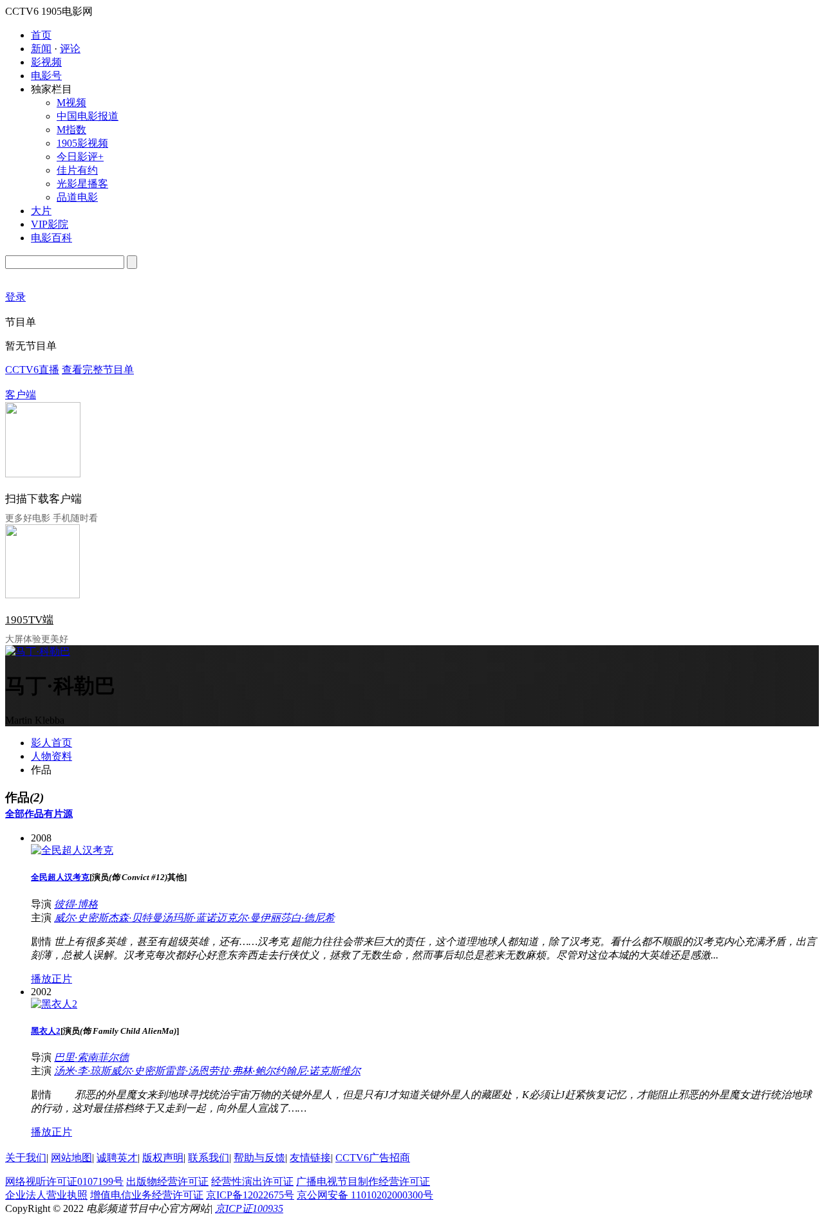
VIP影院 (49, 224)
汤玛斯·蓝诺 (189, 917)
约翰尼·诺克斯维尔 (318, 1070)
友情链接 (310, 1157)
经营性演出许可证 (252, 1181)
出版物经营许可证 (167, 1181)
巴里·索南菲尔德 (91, 1057)
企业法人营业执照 (46, 1194)
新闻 (41, 48)
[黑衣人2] (54, 1003)
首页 (41, 35)
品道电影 (77, 197)
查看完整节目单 (98, 369)
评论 (70, 48)
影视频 (46, 62)
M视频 (71, 102)
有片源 (58, 814)
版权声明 (162, 1157)
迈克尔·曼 (238, 917)
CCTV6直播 (32, 369)
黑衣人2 (46, 1031)
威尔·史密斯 (81, 917)
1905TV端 (29, 620)
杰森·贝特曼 (135, 917)
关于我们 (25, 1157)
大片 (41, 210)
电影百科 (51, 237)
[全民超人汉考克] (72, 850)
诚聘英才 (117, 1157)
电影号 (46, 75)
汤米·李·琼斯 (82, 1070)
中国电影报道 (87, 116)
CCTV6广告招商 (372, 1157)
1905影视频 (82, 143)
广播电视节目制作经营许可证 (363, 1181)
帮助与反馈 (259, 1157)
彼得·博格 (76, 904)
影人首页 (51, 742)
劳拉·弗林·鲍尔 (242, 1070)
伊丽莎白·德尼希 (297, 917)
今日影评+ (80, 156)
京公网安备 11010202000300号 (365, 1194)
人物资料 (51, 756)
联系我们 (208, 1157)
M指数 (71, 129)
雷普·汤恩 (187, 1070)
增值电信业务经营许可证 (146, 1194)
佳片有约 (77, 170)
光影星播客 (82, 183)
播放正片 (51, 978)
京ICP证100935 (249, 1208)
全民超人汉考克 (60, 877)
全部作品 (24, 814)
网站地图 (71, 1157)
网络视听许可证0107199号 (64, 1181)
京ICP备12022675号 (250, 1194)
